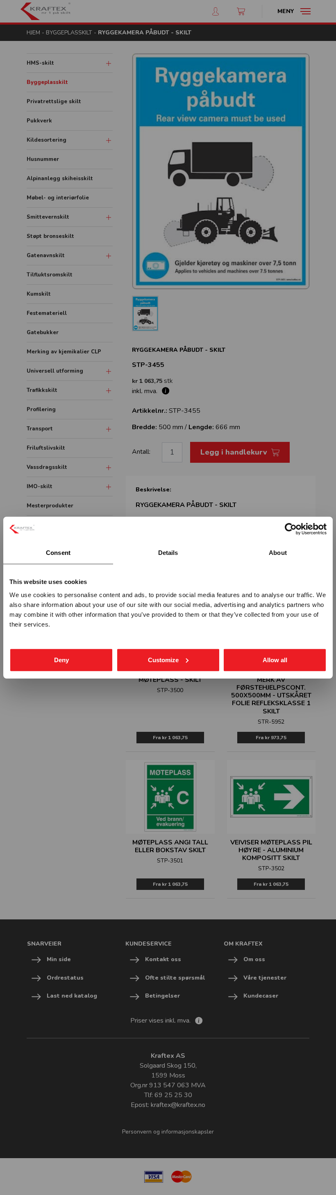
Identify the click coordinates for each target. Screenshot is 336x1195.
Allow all (275, 659)
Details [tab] (168, 552)
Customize (163, 659)
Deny (61, 659)
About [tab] (278, 552)
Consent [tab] (58, 552)
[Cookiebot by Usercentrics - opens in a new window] (291, 529)
